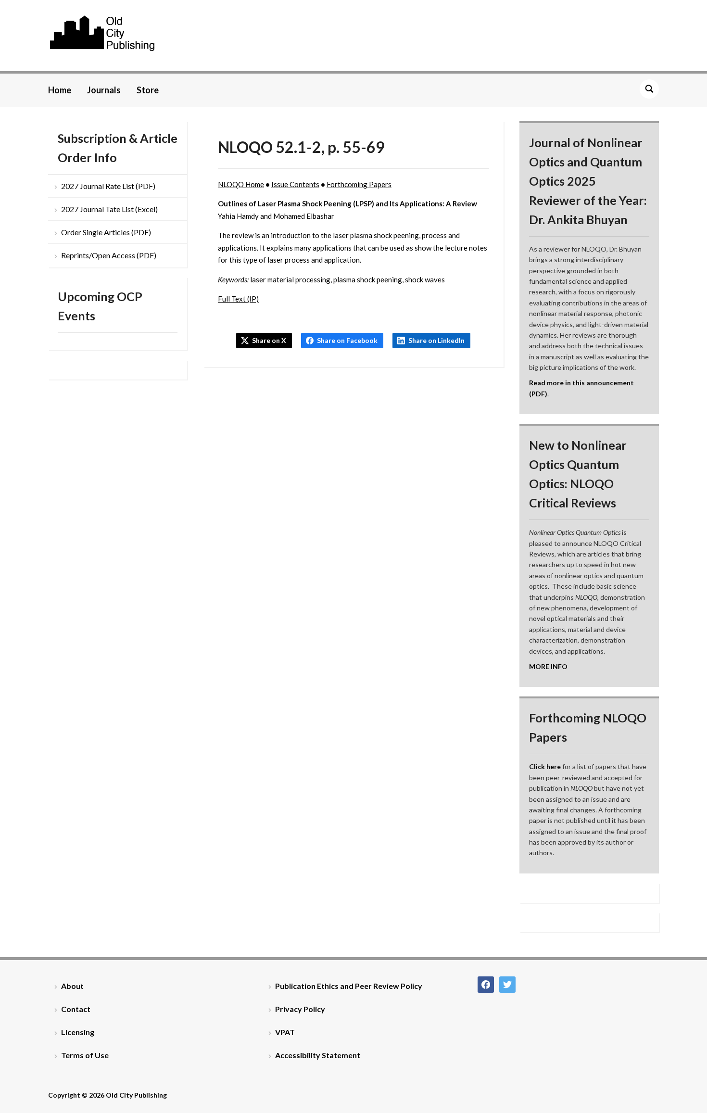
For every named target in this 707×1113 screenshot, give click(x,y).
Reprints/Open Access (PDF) (108, 255)
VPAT (285, 1032)
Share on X (269, 340)
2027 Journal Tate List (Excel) (109, 209)
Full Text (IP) (238, 298)
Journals (104, 90)
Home (59, 90)
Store (148, 90)
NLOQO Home (241, 184)
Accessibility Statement (317, 1055)
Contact (75, 1008)
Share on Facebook (347, 340)
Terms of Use (85, 1055)
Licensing (77, 1032)
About (72, 985)
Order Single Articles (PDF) (106, 232)
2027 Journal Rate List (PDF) (108, 185)
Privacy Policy (300, 1008)
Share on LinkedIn (436, 340)
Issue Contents (295, 184)
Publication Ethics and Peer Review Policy (348, 985)
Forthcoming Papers (359, 184)
